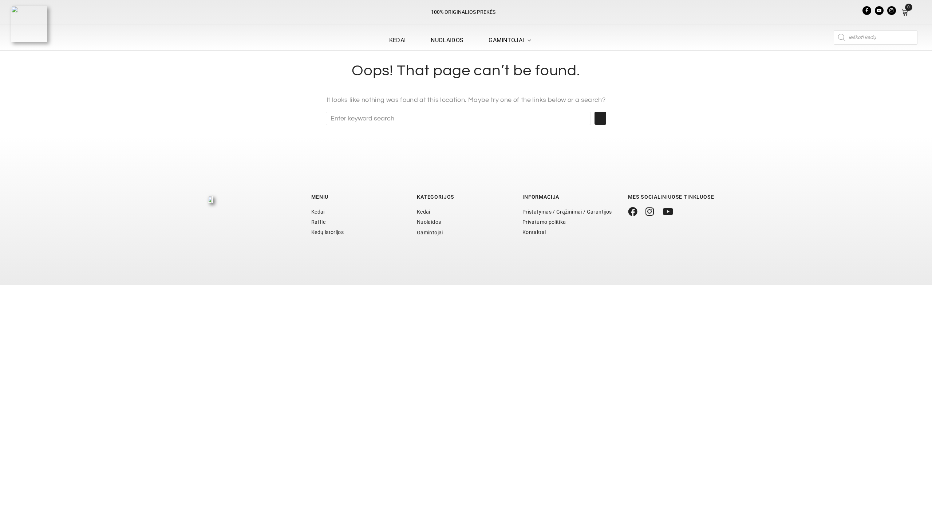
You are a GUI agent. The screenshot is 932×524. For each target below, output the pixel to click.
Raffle (318, 222)
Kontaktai (534, 232)
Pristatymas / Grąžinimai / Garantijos (567, 212)
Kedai (318, 212)
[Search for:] (458, 118)
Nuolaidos (429, 222)
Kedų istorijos (327, 232)
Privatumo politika (544, 222)
